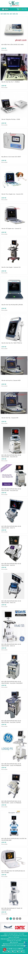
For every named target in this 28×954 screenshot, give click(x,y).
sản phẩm (23, 9)
